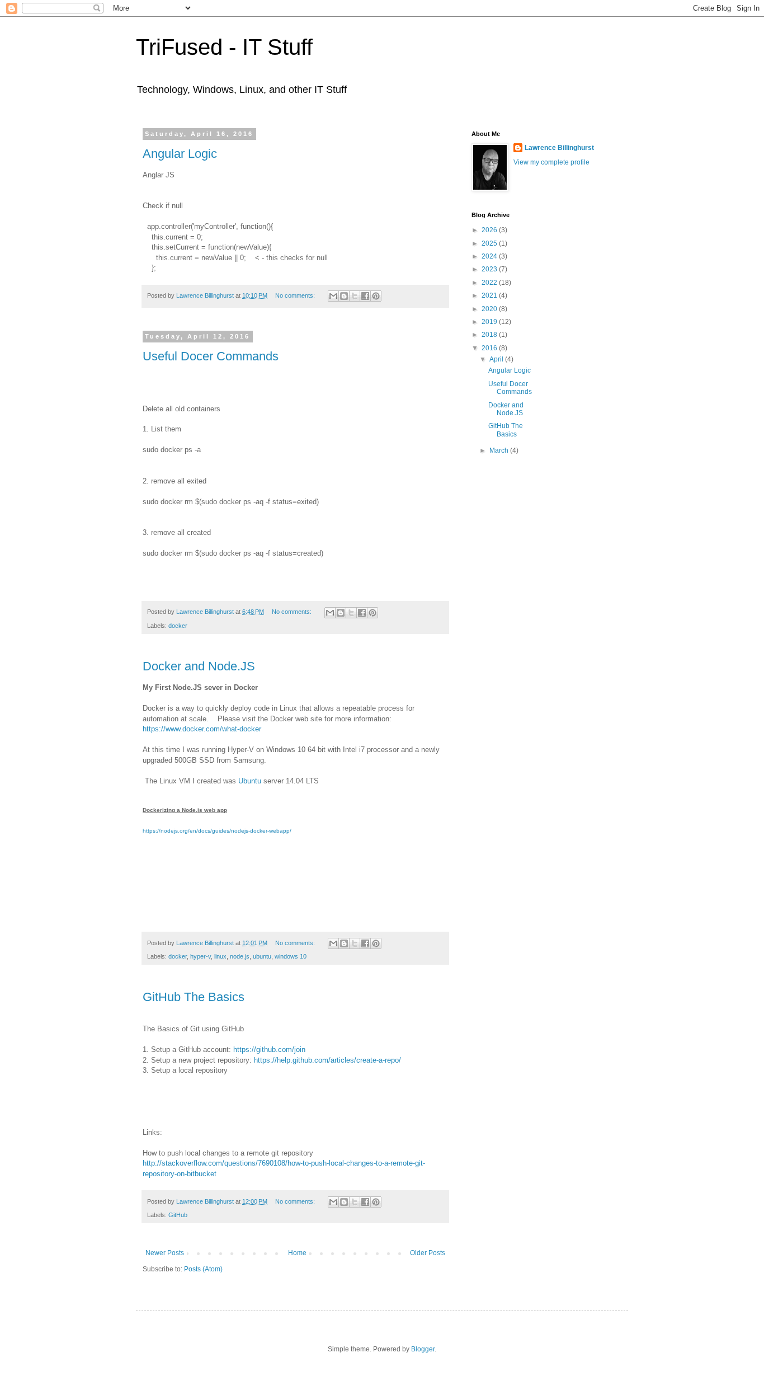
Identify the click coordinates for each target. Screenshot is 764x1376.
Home (297, 1253)
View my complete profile (551, 162)
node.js (239, 956)
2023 (490, 269)
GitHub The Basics (193, 997)
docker (177, 625)
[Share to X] (354, 296)
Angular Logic (180, 154)
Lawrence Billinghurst (559, 148)
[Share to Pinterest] (375, 296)
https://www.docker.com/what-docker (202, 729)
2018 (490, 335)
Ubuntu (249, 781)
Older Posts (427, 1253)
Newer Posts (164, 1253)
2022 (490, 283)
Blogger (423, 1349)
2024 (490, 256)
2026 (490, 230)
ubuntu (262, 956)
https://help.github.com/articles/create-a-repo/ (327, 1060)
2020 (490, 309)
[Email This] (333, 296)
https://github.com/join (269, 1049)
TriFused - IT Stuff (224, 47)
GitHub (177, 1214)
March (499, 450)
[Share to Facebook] (365, 296)
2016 (490, 348)
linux (220, 956)
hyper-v (200, 956)
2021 (490, 295)
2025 (490, 243)
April (497, 359)
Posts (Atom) (203, 1269)
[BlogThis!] (344, 296)
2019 (490, 322)
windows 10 (290, 956)
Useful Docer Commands (211, 356)
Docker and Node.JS (199, 666)
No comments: (296, 295)
